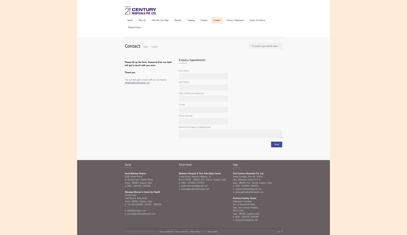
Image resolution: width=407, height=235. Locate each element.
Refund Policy (134, 27)
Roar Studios (213, 232)
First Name (184, 71)
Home (130, 20)
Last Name (184, 82)
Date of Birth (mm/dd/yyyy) (191, 93)
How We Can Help (160, 20)
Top (278, 232)
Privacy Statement (235, 20)
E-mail (182, 105)
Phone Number (186, 116)
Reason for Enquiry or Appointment (195, 127)
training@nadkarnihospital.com (141, 214)
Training (191, 20)
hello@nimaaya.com (136, 210)
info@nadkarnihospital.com (137, 83)
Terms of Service (257, 20)
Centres (204, 20)
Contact (217, 20)
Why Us (142, 20)
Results (177, 20)
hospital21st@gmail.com (246, 220)
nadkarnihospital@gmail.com (194, 186)
